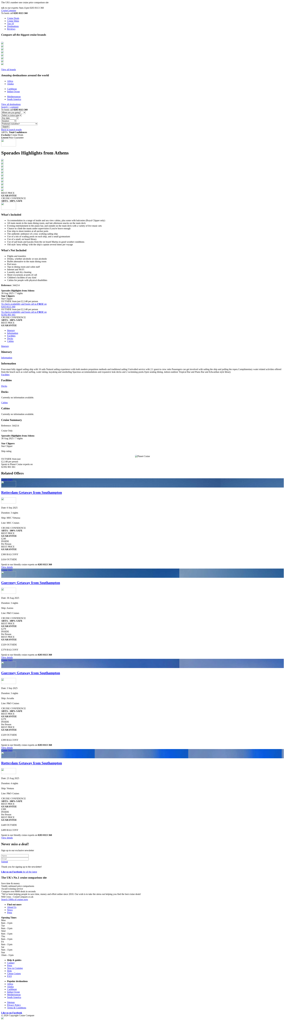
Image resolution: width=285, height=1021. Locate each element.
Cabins (10, 341)
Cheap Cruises (14, 973)
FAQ (9, 976)
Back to (11, 129)
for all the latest (19, 872)
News (10, 910)
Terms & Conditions (16, 1007)
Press (9, 912)
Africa (10, 81)
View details (7, 567)
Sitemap (11, 1002)
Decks (10, 338)
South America (14, 99)
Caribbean (12, 89)
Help (9, 971)
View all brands (8, 69)
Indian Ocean (13, 91)
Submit (4, 861)
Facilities (11, 336)
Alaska (10, 84)
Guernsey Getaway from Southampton (30, 583)
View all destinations (11, 104)
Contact (10, 963)
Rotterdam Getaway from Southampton (31, 492)
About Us (11, 907)
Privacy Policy (14, 1005)
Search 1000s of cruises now (14, 899)
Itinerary (11, 330)
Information (12, 333)
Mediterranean (14, 96)
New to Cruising (15, 968)
